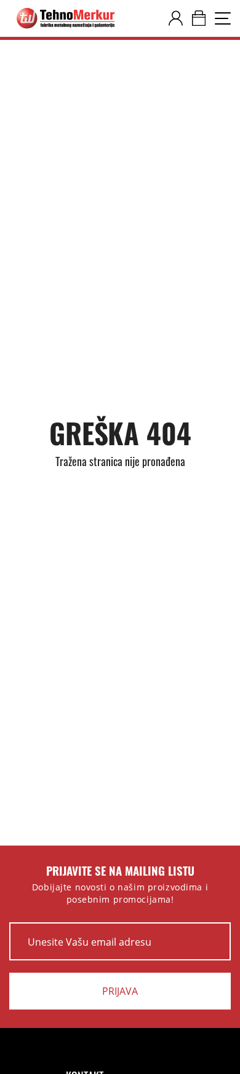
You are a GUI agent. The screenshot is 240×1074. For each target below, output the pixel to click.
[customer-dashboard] (176, 18)
